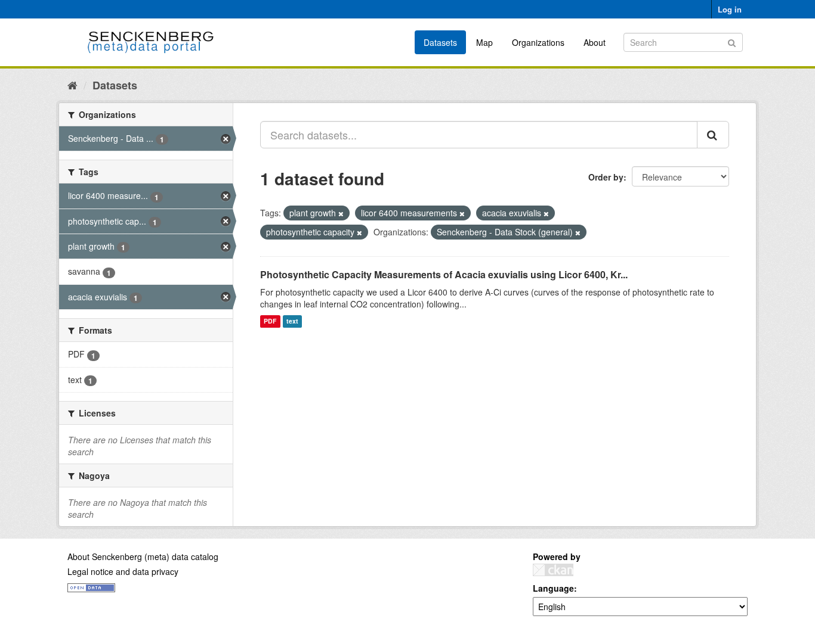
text (292, 321)
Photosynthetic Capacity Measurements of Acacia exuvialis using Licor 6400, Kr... (444, 274)
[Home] (72, 84)
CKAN (553, 570)
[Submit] (732, 41)
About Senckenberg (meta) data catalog (142, 556)
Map (484, 42)
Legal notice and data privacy (122, 571)
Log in (730, 9)
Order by (605, 177)
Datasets (440, 42)
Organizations (538, 42)
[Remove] (341, 213)
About (595, 42)
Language (553, 588)
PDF (270, 321)
